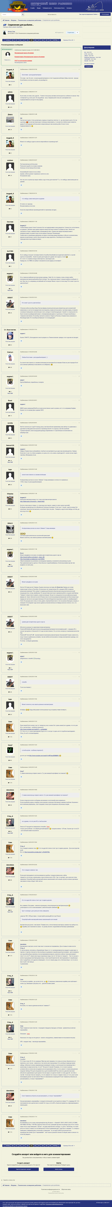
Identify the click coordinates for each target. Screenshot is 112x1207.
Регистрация (105, 14)
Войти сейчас (58, 1169)
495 (11, 760)
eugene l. (10, 273)
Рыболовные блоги (59, 8)
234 (28, 40)
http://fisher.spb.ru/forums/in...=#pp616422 (32, 501)
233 (24, 40)
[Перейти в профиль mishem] (10, 166)
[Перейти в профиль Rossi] (10, 407)
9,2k (11, 484)
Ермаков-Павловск (89, 57)
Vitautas (10, 494)
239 (46, 40)
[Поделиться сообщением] (79, 69)
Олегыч (10, 352)
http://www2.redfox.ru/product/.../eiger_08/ (32, 557)
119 (11, 415)
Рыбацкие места (47, 8)
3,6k (11, 313)
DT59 (85, 54)
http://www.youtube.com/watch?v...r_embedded (33, 729)
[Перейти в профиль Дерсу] (10, 120)
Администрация (26, 50)
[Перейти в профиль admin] (10, 98)
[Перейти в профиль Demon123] (10, 451)
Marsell (86, 60)
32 (10, 266)
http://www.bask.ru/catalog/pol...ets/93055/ (32, 559)
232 (20, 40)
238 (43, 40)
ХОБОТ (10, 298)
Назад (8, 40)
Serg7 (10, 745)
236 (35, 40)
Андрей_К (10, 70)
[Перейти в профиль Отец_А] (10, 822)
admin (25, 62)
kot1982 (10, 251)
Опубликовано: (28, 69)
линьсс (10, 523)
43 (10, 84)
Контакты (69, 8)
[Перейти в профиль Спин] (10, 728)
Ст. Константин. (10, 330)
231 (16, 40)
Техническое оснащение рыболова (29, 33)
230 (12, 40)
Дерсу (10, 114)
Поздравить (88, 66)
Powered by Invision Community (56, 1193)
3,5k (11, 538)
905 (11, 438)
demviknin (10, 790)
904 (11, 831)
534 (11, 345)
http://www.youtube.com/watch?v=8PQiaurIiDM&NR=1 (44, 755)
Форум (39, 8)
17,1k (10, 736)
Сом (13, 31)
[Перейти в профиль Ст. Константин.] (10, 336)
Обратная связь (66, 1189)
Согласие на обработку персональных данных (15, 1206)
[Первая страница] (3, 40)
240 (50, 40)
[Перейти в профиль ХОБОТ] (10, 304)
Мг (85, 52)
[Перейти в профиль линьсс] (10, 529)
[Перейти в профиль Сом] (5, 32)
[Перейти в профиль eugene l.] (10, 280)
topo (10, 469)
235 (31, 40)
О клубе (32, 8)
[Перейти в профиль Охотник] (10, 228)
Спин (10, 722)
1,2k (11, 175)
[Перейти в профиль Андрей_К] (10, 76)
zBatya (86, 55)
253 (11, 509)
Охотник (10, 222)
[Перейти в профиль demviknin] (10, 796)
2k (10, 288)
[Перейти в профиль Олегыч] (10, 358)
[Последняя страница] (59, 40)
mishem (10, 160)
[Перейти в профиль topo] (10, 476)
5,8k (11, 805)
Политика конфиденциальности (50, 1189)
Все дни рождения (89, 63)
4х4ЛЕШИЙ (87, 59)
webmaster (99, 1204)
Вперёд (55, 40)
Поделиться (59, 32)
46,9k (10, 107)
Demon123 (10, 445)
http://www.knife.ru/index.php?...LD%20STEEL (37, 852)
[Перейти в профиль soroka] (10, 429)
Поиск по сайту (8, 60)
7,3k (11, 129)
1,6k (11, 460)
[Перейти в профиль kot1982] (10, 257)
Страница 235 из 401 (68, 40)
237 (39, 40)
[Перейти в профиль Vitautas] (10, 500)
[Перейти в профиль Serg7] (10, 751)
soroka (10, 423)
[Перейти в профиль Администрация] (7, 54)
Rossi (10, 400)
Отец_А (10, 816)
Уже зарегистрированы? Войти (88, 14)
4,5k (11, 367)
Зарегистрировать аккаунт (23, 1169)
